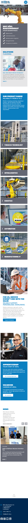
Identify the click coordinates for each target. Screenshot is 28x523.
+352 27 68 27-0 (7, 511)
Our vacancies (8, 396)
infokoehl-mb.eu (7, 514)
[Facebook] (2, 519)
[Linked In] (10, 519)
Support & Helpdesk (9, 321)
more (4, 82)
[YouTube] (7, 519)
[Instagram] (4, 519)
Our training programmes (10, 377)
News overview (7, 425)
